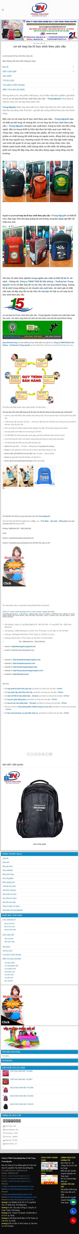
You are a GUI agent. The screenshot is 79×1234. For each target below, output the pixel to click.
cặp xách (53, 521)
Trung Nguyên (54, 99)
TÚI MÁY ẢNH (9, 975)
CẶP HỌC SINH (9, 942)
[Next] (75, 809)
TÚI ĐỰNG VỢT (9, 972)
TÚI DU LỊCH (7, 951)
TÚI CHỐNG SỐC (10, 969)
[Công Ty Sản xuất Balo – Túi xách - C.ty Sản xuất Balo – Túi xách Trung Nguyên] (39, 9)
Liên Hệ (5, 858)
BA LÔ (5, 67)
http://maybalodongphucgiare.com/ (26, 660)
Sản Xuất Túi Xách (9, 894)
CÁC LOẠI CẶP (8, 935)
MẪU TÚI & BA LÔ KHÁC (12, 959)
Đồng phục (63, 521)
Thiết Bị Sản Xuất (9, 886)
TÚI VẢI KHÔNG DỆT (11, 966)
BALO (15, 614)
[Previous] (3, 809)
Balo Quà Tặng (8, 874)
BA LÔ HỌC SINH (10, 929)
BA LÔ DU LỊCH (9, 926)
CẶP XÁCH (23, 614)
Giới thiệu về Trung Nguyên (13, 910)
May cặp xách (8, 866)
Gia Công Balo (8, 878)
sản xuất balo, (46, 288)
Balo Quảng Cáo (9, 882)
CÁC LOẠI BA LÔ (9, 920)
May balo (6, 862)
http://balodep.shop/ (21, 674)
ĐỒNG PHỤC (34, 614)
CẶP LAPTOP (8, 939)
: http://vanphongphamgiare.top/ (24, 667)
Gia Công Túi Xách (10, 898)
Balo (47, 521)
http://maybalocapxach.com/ (24, 663)
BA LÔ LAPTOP (9, 923)
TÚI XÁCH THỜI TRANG (12, 955)
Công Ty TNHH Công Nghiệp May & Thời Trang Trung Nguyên (29, 612)
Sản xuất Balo (8, 870)
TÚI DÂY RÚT (8, 978)
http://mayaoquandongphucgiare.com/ (28, 670)
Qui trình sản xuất (9, 902)
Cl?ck (66, 696)
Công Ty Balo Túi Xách (11, 906)
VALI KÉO (6, 947)
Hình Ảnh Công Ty (9, 890)
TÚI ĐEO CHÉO (9, 963)
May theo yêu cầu (39, 43)
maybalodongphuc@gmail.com (23, 646)
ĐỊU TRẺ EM (8, 981)
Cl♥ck (59, 689)
